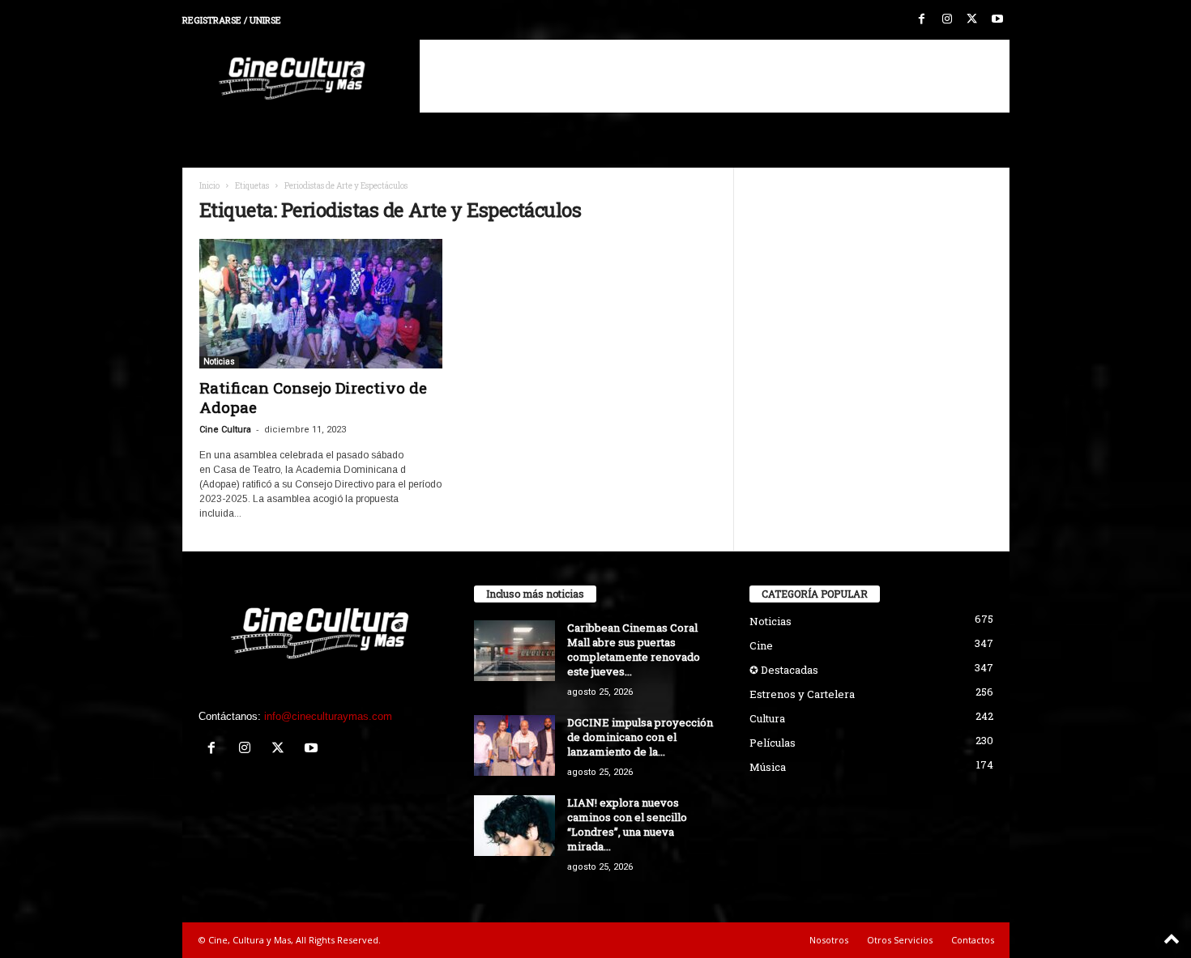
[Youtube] (997, 20)
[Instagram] (947, 20)
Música (767, 767)
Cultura (767, 718)
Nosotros (828, 940)
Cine (761, 645)
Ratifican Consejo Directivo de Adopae (313, 397)
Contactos (972, 940)
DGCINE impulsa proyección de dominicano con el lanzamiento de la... (640, 737)
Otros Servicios (900, 940)
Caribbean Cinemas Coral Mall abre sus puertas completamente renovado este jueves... (633, 649)
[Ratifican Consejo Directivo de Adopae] (320, 303)
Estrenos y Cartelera (802, 694)
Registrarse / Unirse (231, 20)
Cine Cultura (225, 429)
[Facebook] (922, 20)
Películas (772, 742)
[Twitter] (972, 20)
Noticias (219, 361)
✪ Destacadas (783, 669)
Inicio (209, 186)
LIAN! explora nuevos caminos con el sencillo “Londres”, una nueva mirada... (627, 824)
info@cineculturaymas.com (328, 716)
